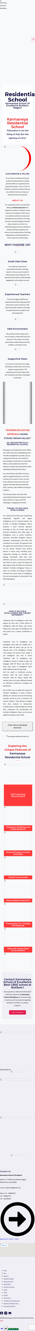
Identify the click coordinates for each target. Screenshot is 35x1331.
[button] (5, 736)
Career (5, 1292)
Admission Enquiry (8, 1281)
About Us (6, 1276)
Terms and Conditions (9, 1306)
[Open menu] (33, 40)
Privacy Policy (7, 1298)
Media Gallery (7, 1284)
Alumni (5, 1290)
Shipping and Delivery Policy (11, 1303)
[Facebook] (1, 1313)
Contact (6, 1295)
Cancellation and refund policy (12, 1301)
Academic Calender (9, 1279)
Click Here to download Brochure (17, 726)
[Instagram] (5, 1313)
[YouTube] (9, 1313)
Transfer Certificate (9, 1287)
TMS (1, 1321)
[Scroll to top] (2, 1329)
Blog (5, 1273)
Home (5, 1270)
